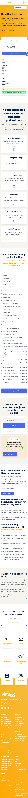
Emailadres (3, 776)
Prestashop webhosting (6, 734)
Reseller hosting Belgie (6, 752)
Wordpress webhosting (6, 725)
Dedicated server (5, 742)
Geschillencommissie (20, 775)
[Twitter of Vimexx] (5, 708)
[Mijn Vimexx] (22, 2)
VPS (2, 740)
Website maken (18, 717)
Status (16, 761)
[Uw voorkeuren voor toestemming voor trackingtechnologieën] (26, 598)
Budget (4, 81)
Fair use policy (18, 791)
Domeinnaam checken (6, 763)
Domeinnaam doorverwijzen (4, 768)
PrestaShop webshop (20, 738)
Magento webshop (19, 734)
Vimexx (3, 6)
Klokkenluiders (18, 780)
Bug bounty (17, 784)
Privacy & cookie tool (6, 790)
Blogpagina (17, 765)
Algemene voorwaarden (20, 795)
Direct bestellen (14, 53)
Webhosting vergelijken (6, 738)
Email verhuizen (5, 780)
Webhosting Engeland (6, 723)
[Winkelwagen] (25, 2)
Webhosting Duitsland (6, 721)
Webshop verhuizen (19, 740)
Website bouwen (7, 493)
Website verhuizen (19, 719)
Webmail (3, 778)
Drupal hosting (4, 736)
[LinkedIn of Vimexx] (8, 708)
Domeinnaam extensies (6, 765)
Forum (16, 767)
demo (25, 346)
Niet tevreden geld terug (20, 773)
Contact (17, 759)
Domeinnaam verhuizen (6, 761)
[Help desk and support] (18, 2)
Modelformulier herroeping (18, 777)
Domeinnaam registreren (7, 759)
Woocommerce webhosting (4, 731)
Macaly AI (3, 788)
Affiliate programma (20, 769)
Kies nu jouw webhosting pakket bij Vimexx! (14, 390)
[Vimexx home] (8, 2)
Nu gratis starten (10, 454)
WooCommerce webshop (21, 736)
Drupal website (18, 727)
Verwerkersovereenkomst (21, 793)
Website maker (18, 721)
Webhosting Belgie (5, 719)
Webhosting (4, 717)
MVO (16, 771)
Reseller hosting (5, 750)
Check (14, 425)
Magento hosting (5, 727)
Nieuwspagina (18, 763)
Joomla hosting (4, 729)
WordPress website (19, 723)
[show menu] (2, 2)
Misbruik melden (19, 782)
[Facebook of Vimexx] (2, 708)
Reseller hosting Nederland (12, 6)
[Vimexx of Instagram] (11, 708)
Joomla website (18, 725)
